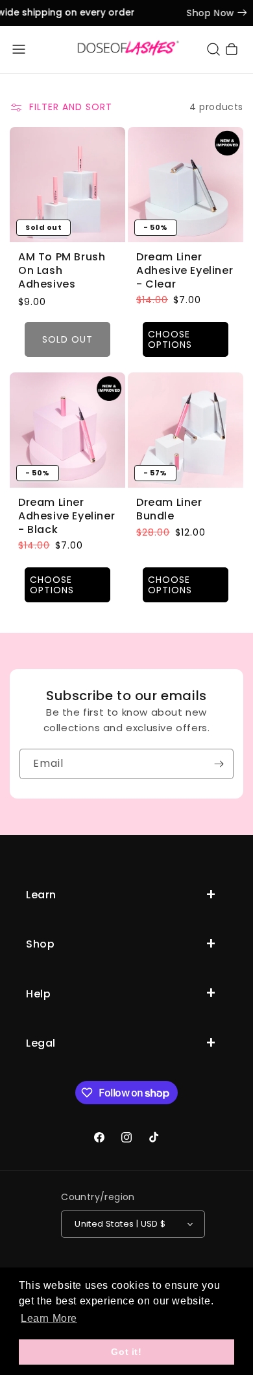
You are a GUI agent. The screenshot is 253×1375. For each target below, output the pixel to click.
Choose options (170, 339)
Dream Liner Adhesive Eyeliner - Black (66, 516)
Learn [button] (41, 894)
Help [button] (38, 993)
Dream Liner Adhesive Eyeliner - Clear (184, 271)
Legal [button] (41, 1043)
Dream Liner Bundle (169, 509)
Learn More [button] (49, 1318)
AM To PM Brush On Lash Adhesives (61, 271)
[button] (19, 49)
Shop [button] (40, 944)
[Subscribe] (218, 764)
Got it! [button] (126, 1352)
